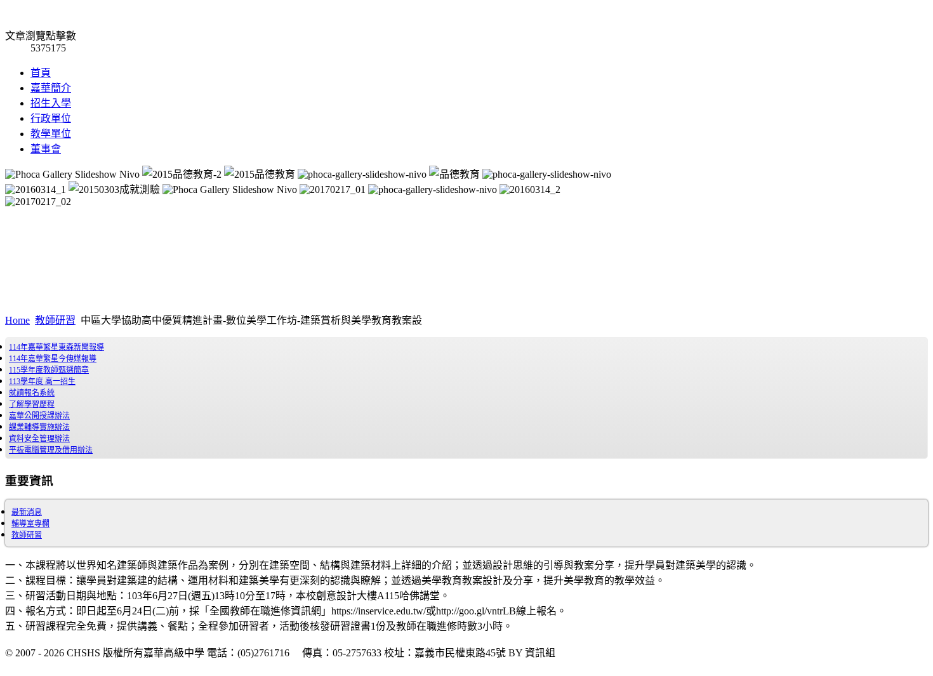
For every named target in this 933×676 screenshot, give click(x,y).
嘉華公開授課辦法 (39, 415)
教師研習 (55, 320)
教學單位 (50, 133)
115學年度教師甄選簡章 (49, 370)
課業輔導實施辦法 (39, 427)
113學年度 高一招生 (42, 381)
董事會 (45, 148)
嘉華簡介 (50, 88)
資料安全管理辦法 (39, 438)
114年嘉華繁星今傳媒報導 (52, 358)
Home (17, 320)
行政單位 (50, 118)
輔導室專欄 (30, 523)
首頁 (40, 72)
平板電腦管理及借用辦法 (51, 450)
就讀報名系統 (32, 392)
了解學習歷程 (32, 404)
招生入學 (50, 103)
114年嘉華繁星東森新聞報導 (56, 347)
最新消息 (26, 512)
